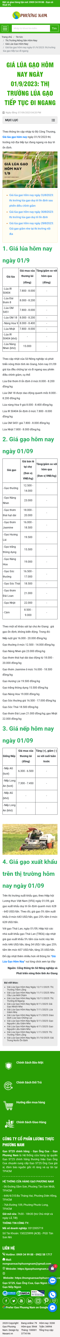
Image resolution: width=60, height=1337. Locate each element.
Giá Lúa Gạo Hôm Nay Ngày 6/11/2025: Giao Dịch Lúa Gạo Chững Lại (30, 1016)
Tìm (54, 28)
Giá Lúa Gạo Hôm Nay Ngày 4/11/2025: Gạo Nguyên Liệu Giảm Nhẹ (30, 1027)
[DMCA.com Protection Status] (23, 1292)
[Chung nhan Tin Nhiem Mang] (37, 1292)
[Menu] (5, 28)
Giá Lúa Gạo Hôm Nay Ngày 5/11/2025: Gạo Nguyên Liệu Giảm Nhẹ (30, 1022)
